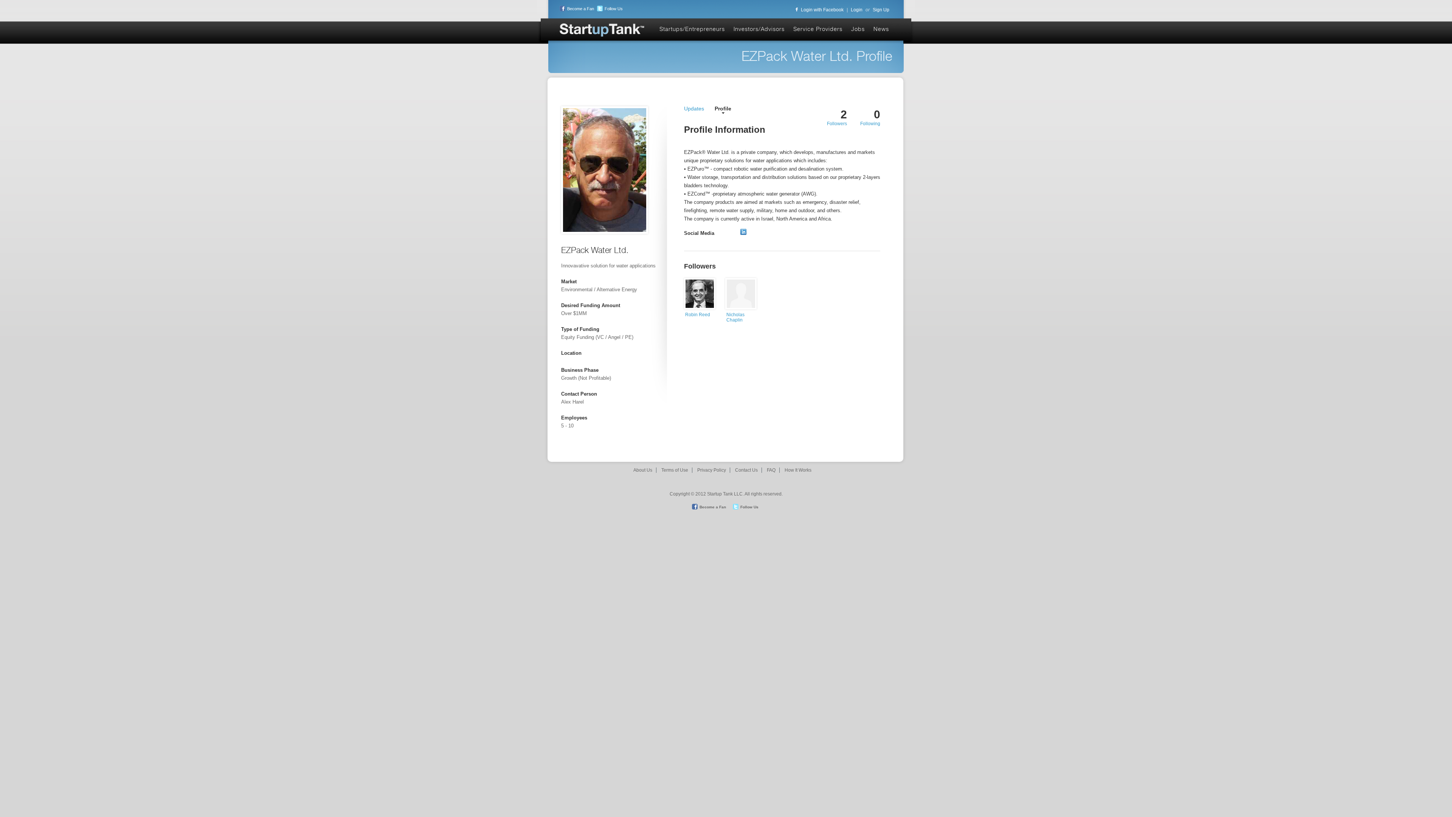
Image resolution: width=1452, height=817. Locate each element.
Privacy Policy (711, 470)
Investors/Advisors (759, 29)
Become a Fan (580, 8)
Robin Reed (697, 314)
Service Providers (817, 29)
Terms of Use (674, 470)
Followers (837, 123)
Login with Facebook (822, 9)
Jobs (858, 29)
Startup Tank (602, 30)
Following (870, 123)
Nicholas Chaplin (735, 317)
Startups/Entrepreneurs (692, 29)
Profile (723, 109)
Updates (694, 109)
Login (857, 9)
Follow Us (614, 8)
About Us (642, 470)
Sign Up (881, 9)
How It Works (798, 470)
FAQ (771, 470)
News (881, 29)
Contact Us (746, 470)
